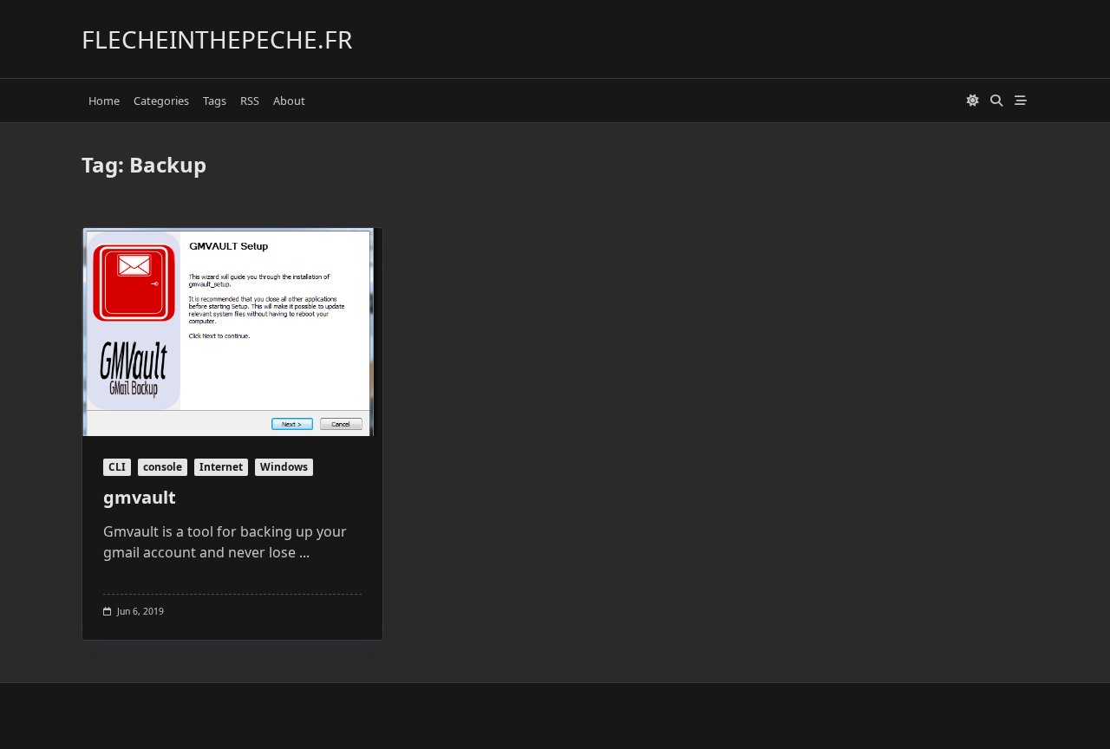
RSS (249, 100)
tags (214, 100)
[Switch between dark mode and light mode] (973, 100)
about (289, 100)
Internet (221, 466)
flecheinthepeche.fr (217, 39)
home (104, 100)
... (304, 552)
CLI (117, 466)
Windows (284, 466)
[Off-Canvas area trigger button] (1020, 100)
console (162, 466)
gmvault (139, 497)
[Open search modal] (996, 100)
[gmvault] (232, 332)
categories (161, 100)
